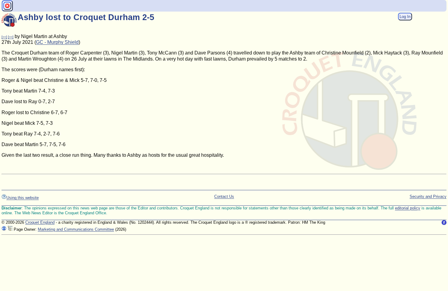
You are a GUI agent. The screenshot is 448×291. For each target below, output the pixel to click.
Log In (405, 16)
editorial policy (407, 208)
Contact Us (224, 196)
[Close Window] (7, 6)
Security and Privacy (428, 196)
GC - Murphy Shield (57, 42)
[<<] (4, 37)
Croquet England (40, 222)
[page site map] (10, 229)
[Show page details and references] (4, 229)
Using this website (22, 197)
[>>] (10, 37)
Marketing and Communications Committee (76, 229)
